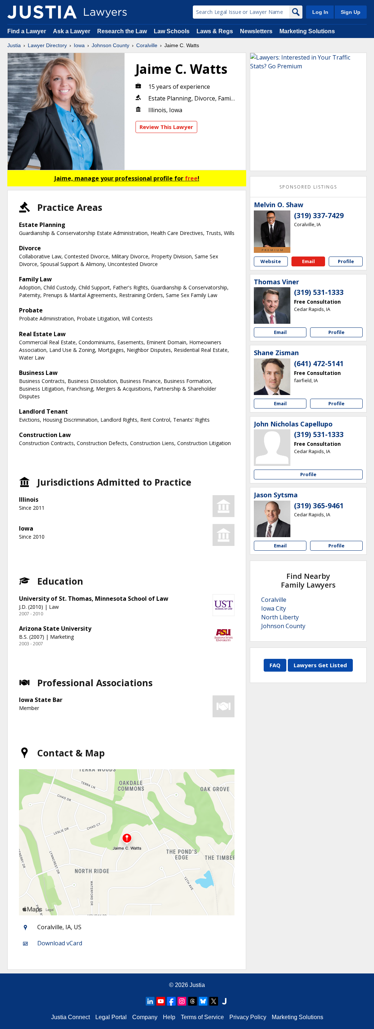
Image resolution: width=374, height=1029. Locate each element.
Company (144, 1017)
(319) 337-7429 (319, 215)
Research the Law (122, 31)
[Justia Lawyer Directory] (42, 12)
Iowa (79, 45)
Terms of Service (202, 1017)
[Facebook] (171, 1001)
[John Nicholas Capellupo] (272, 447)
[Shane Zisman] (272, 376)
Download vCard (59, 943)
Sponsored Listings (308, 187)
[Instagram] (182, 1001)
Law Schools (172, 31)
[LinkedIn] (150, 1001)
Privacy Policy (247, 1017)
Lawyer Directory (47, 45)
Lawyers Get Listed (320, 665)
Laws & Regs (214, 31)
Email (308, 261)
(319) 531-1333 (319, 292)
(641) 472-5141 (319, 363)
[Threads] (192, 1001)
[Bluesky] (203, 1001)
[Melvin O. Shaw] (272, 228)
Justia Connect (70, 1017)
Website (270, 261)
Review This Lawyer (166, 126)
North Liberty (280, 617)
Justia (14, 45)
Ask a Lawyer (72, 31)
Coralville (146, 45)
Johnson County (110, 45)
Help (169, 1017)
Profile (346, 261)
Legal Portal (111, 1017)
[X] (213, 1001)
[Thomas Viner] (272, 305)
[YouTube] (160, 1001)
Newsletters (256, 31)
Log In (320, 12)
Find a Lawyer (26, 31)
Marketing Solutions (307, 31)
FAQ (275, 665)
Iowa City (273, 608)
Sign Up (350, 12)
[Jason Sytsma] (272, 519)
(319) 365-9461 (319, 505)
